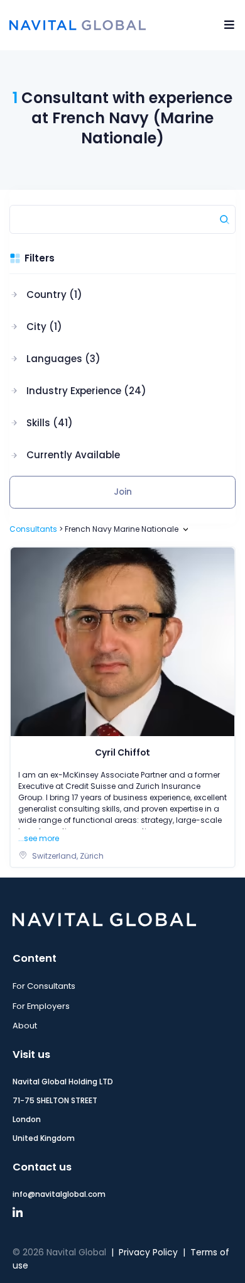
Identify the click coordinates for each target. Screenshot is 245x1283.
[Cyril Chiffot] (122, 641)
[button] (77, 295)
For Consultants (44, 986)
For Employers (41, 1006)
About (25, 1026)
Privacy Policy (148, 1252)
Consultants (33, 529)
